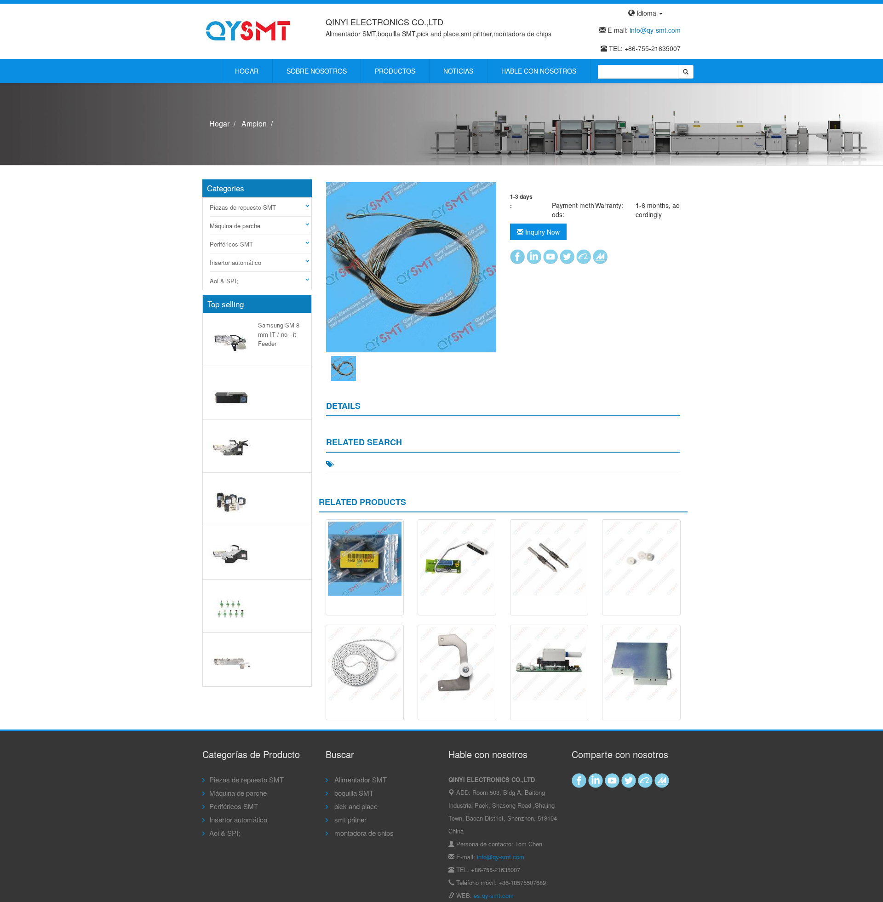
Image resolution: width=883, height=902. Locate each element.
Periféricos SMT (231, 244)
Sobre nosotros (317, 70)
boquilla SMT (353, 793)
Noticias (458, 70)
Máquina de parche (235, 225)
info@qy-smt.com (655, 29)
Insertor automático (235, 262)
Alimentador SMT (360, 779)
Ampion (254, 123)
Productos (395, 70)
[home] (248, 30)
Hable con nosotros (538, 70)
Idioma (646, 12)
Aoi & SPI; (224, 280)
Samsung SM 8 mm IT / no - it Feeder (278, 334)
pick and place (355, 806)
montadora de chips (363, 833)
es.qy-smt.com (494, 895)
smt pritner (350, 819)
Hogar (246, 70)
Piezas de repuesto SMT (243, 207)
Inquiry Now (541, 231)
